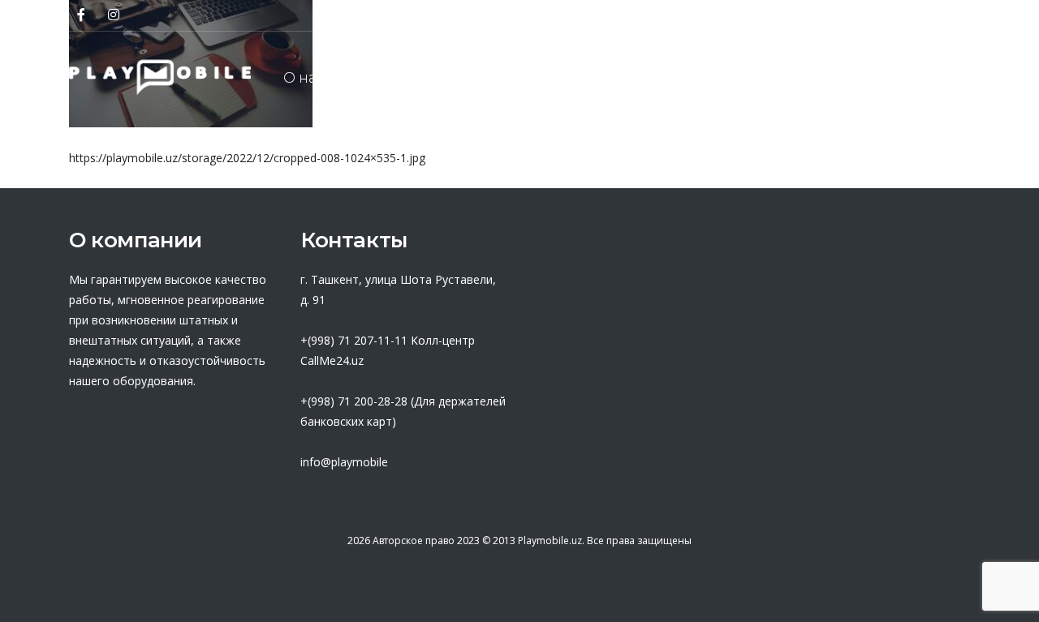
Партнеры (402, 78)
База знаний (883, 78)
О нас (304, 78)
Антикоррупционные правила (687, 78)
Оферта (508, 78)
